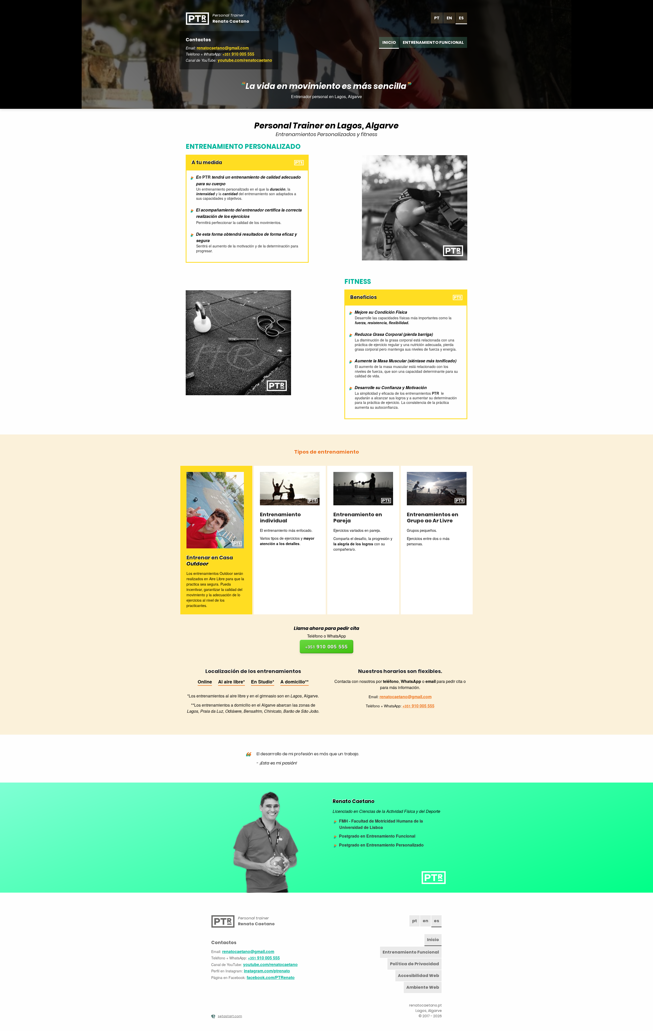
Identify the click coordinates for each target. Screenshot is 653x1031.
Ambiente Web (422, 987)
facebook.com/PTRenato (271, 977)
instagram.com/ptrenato (267, 971)
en (449, 18)
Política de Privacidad (414, 964)
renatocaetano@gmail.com (223, 48)
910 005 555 (238, 54)
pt (436, 18)
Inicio (389, 42)
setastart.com (230, 1016)
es (461, 18)
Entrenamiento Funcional (433, 42)
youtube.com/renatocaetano (245, 60)
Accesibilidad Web (418, 976)
